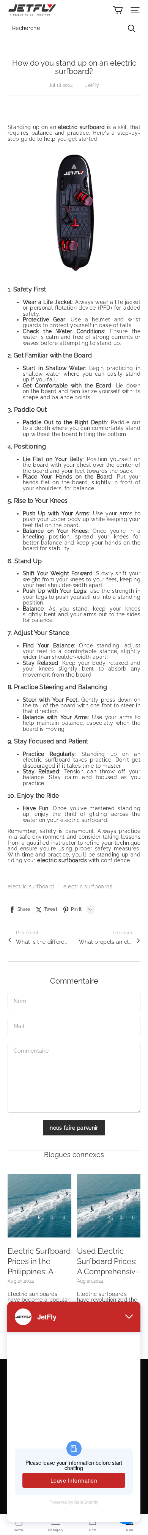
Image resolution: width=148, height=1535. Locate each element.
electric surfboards (88, 886)
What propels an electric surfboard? (105, 942)
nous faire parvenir (74, 1128)
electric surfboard (32, 886)
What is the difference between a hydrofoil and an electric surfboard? (42, 942)
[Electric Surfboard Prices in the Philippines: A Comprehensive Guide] (39, 1205)
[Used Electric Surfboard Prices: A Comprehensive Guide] (109, 1205)
